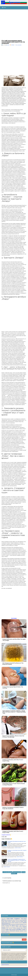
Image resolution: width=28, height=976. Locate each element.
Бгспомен (15, 974)
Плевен (3, 925)
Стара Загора (12, 929)
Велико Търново (11, 921)
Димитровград (5, 922)
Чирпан (3, 932)
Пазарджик (21, 924)
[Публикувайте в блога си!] (3, 836)
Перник (25, 924)
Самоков (10, 928)
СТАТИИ (18, 929)
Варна (6, 921)
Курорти (24, 922)
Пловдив (7, 925)
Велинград (18, 921)
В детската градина (18, 920)
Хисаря (25, 930)
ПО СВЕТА (12, 925)
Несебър (17, 924)
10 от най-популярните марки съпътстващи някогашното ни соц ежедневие (13, 42)
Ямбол (8, 932)
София (6, 929)
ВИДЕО (22, 921)
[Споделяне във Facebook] (6, 836)
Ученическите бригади (14, 930)
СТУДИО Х (23, 929)
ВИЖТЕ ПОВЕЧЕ (18, 847)
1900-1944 (3, 918)
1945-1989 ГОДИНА (13, 918)
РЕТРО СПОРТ (19, 926)
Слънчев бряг (20, 928)
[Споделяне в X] (4, 836)
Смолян (24, 928)
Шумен (6, 932)
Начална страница (17, 872)
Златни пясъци (11, 922)
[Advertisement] (14, 25)
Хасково (21, 930)
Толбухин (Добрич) (5, 930)
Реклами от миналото (10, 926)
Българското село (11, 920)
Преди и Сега (18, 925)
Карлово (20, 922)
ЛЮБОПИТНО (6, 924)
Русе (7, 928)
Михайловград (13, 924)
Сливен (14, 928)
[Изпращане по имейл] (2, 836)
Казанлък (17, 922)
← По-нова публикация (7, 872)
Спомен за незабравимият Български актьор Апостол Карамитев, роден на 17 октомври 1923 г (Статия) (16, 860)
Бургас (5, 920)
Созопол (3, 929)
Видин (25, 921)
